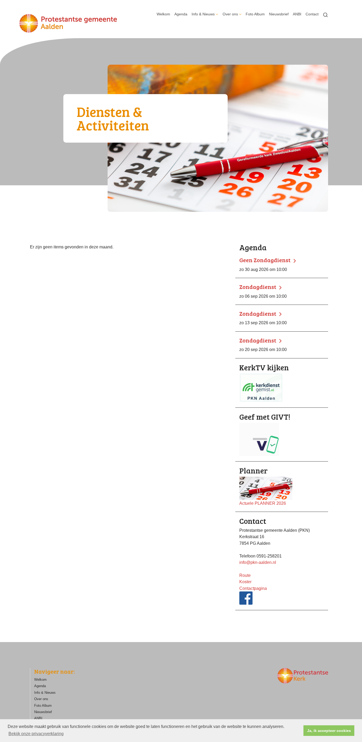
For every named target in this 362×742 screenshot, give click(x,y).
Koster (245, 581)
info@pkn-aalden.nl (257, 562)
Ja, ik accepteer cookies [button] (329, 730)
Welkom (163, 14)
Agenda (180, 14)
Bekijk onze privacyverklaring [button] (36, 733)
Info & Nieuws (203, 14)
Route (245, 575)
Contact (312, 14)
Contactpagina (253, 588)
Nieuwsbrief (279, 14)
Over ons (230, 14)
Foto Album (255, 14)
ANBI (297, 14)
